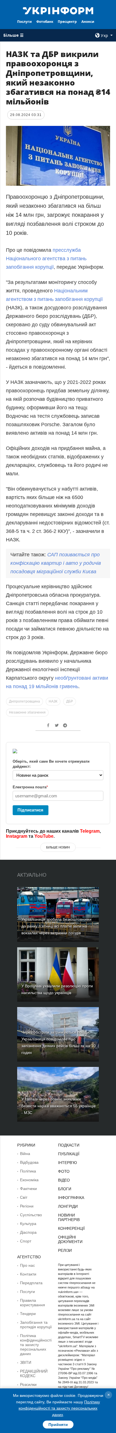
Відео (64, 1180)
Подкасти (68, 1145)
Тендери (28, 1313)
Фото (64, 1171)
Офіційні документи (70, 1239)
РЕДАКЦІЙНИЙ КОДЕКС (34, 1373)
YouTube (43, 836)
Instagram (16, 836)
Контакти (28, 1274)
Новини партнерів (69, 1217)
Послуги (24, 21)
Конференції (71, 1228)
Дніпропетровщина (24, 701)
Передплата (31, 1283)
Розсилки (28, 1384)
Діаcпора (28, 1232)
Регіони (27, 1206)
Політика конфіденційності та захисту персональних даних (36, 1344)
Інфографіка (71, 1197)
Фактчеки (28, 1188)
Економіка (29, 1180)
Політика (28, 1171)
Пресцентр (67, 21)
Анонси (87, 21)
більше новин (58, 847)
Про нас (27, 1265)
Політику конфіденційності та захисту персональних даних (59, 1408)
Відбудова (29, 1162)
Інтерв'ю (67, 1162)
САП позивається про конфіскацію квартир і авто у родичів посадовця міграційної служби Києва (55, 563)
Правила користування (32, 1302)
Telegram (90, 831)
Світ (23, 1197)
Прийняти (58, 1424)
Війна (25, 1153)
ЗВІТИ (25, 1362)
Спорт (25, 1241)
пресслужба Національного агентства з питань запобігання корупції (46, 258)
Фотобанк (44, 21)
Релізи (65, 1250)
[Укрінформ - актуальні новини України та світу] (58, 10)
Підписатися (30, 810)
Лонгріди (68, 1206)
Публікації (68, 1154)
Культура (28, 1223)
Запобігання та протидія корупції (36, 1324)
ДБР (69, 701)
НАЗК (53, 701)
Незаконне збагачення (27, 712)
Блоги (64, 1189)
